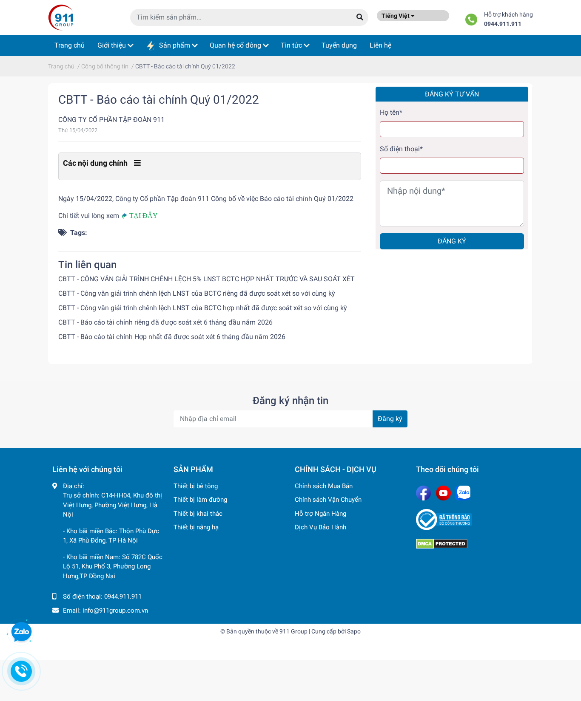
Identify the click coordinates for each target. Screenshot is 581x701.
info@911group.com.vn (115, 610)
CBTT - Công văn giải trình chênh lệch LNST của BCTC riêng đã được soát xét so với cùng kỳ (196, 293)
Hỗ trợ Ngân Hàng (320, 513)
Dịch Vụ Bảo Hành (320, 527)
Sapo (354, 631)
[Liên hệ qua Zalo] (21, 632)
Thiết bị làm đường (200, 499)
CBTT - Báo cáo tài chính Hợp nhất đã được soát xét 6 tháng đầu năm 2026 (171, 337)
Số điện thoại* (401, 149)
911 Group (293, 631)
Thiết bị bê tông (196, 486)
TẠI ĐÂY (143, 215)
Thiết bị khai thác (198, 513)
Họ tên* (391, 112)
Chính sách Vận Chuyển (328, 499)
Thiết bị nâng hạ (196, 527)
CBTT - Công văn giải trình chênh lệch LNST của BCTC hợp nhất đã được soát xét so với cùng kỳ (202, 308)
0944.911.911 (502, 24)
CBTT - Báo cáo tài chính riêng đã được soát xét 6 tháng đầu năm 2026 (165, 322)
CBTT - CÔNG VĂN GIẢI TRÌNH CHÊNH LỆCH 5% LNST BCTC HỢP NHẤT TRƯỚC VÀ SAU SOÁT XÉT (206, 279)
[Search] (359, 17)
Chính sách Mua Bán (324, 486)
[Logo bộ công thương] (472, 519)
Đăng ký (452, 241)
